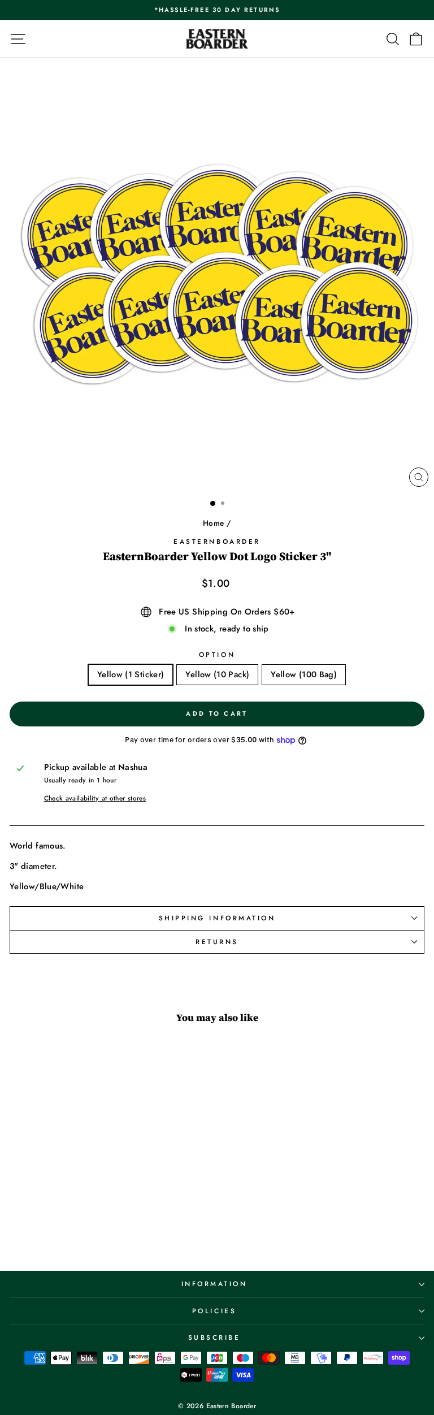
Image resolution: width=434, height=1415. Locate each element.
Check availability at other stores (95, 798)
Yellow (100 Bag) (304, 674)
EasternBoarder (216, 541)
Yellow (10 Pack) (217, 674)
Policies (214, 1311)
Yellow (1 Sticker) (130, 674)
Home (213, 523)
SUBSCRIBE (214, 1337)
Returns (217, 941)
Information (214, 1283)
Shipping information (217, 918)
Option (217, 654)
